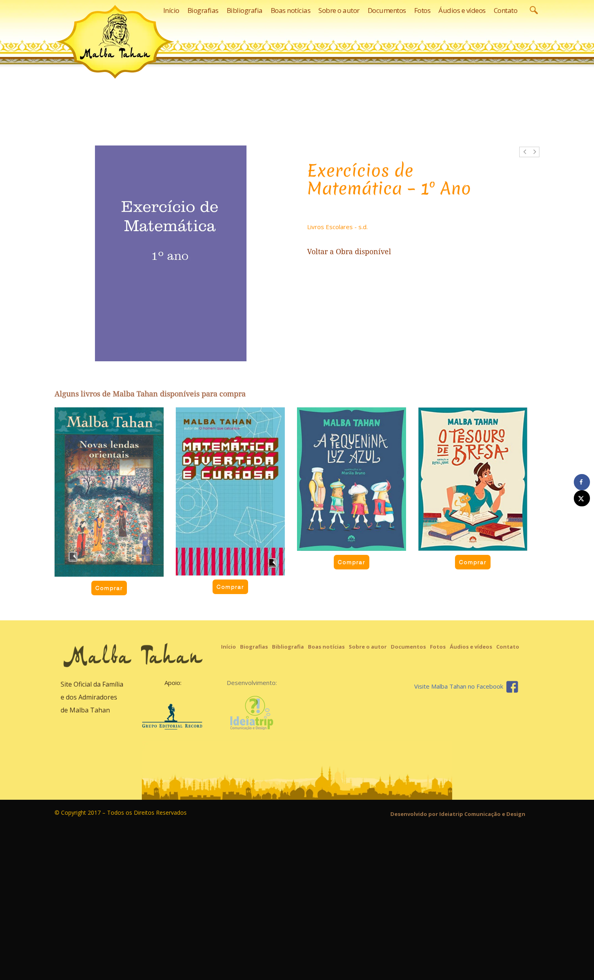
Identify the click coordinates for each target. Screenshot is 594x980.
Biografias (254, 646)
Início (228, 646)
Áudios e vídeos (471, 646)
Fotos (438, 646)
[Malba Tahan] (115, 42)
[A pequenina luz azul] (351, 479)
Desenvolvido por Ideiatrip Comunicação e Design (457, 814)
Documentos (408, 646)
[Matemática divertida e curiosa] (230, 491)
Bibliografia (288, 646)
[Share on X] (582, 498)
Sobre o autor (368, 646)
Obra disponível (363, 251)
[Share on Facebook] (582, 482)
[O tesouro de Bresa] (472, 479)
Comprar (109, 588)
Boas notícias (326, 646)
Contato (507, 646)
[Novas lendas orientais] (109, 492)
